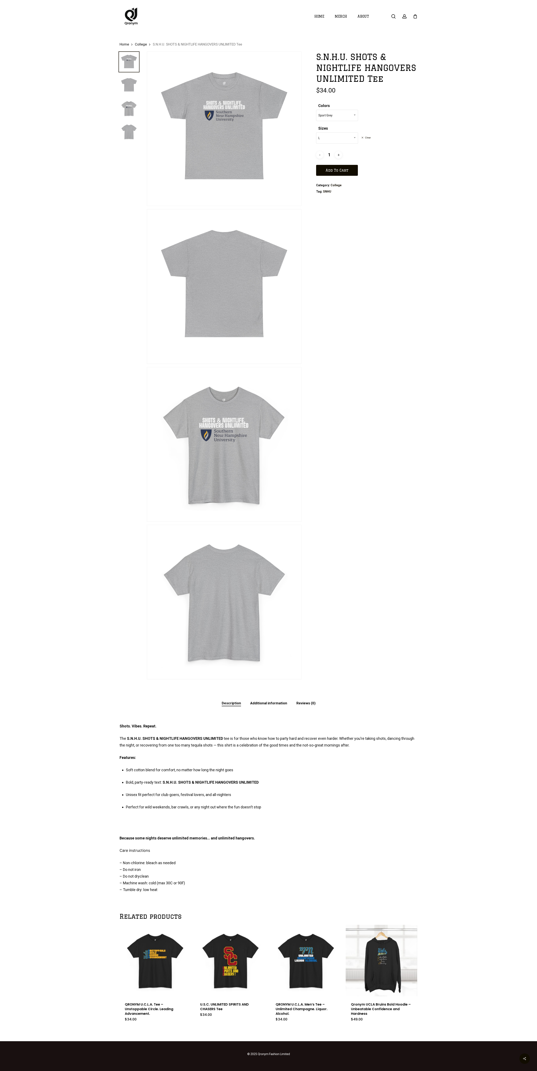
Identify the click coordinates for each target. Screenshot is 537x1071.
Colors (324, 105)
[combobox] (337, 115)
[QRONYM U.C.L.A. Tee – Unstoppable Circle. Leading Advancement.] (155, 960)
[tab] (231, 703)
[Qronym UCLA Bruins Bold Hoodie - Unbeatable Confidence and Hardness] (381, 960)
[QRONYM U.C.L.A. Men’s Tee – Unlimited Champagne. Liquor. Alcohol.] (306, 960)
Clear (368, 137)
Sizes (323, 128)
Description (231, 703)
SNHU (327, 191)
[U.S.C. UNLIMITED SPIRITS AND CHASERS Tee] (230, 960)
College (141, 44)
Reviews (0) (305, 703)
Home (124, 44)
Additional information (268, 703)
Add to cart (337, 170)
